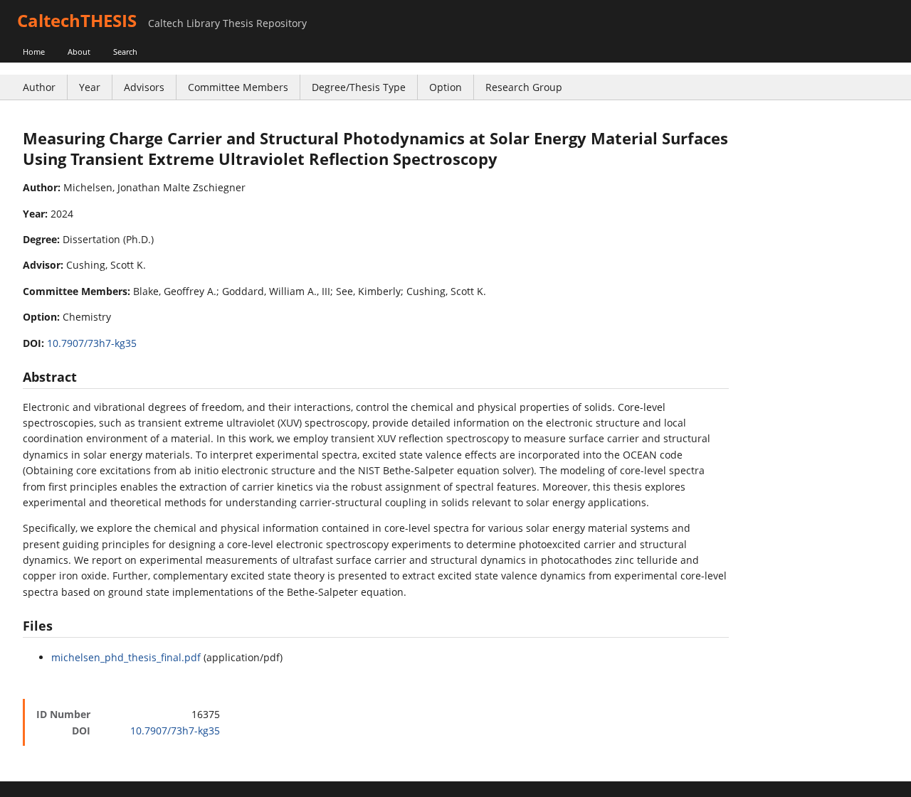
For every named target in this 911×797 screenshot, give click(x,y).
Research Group (523, 87)
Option (445, 87)
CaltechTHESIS (77, 20)
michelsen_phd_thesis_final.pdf (126, 657)
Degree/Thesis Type (359, 87)
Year (89, 87)
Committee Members (238, 87)
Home (34, 51)
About (79, 51)
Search (125, 51)
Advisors (144, 87)
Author (39, 87)
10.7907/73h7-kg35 (92, 343)
